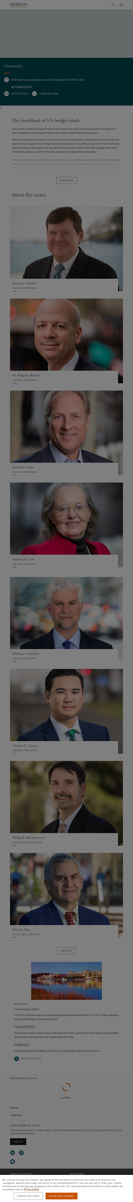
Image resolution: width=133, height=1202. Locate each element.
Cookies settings (28, 1196)
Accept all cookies (61, 1196)
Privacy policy (31, 1189)
